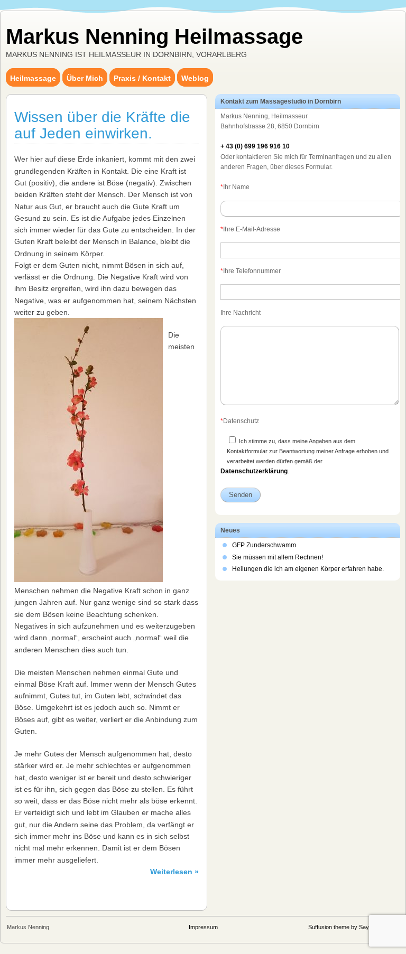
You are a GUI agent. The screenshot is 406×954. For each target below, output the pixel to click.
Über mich (85, 78)
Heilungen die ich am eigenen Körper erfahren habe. (308, 569)
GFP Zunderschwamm (264, 545)
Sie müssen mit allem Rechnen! (277, 557)
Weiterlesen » (174, 871)
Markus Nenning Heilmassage (154, 36)
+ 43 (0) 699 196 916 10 (255, 146)
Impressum (203, 927)
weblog (195, 78)
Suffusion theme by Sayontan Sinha (353, 927)
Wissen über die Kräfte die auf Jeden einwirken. (102, 125)
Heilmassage (33, 78)
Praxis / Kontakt (142, 78)
